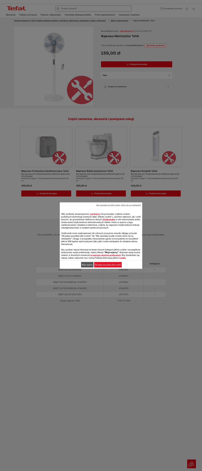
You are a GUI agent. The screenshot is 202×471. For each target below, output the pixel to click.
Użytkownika (109, 219)
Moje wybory (87, 265)
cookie (122, 258)
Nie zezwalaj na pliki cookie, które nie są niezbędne (118, 205)
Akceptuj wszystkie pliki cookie (108, 265)
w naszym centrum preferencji (105, 255)
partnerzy (95, 214)
